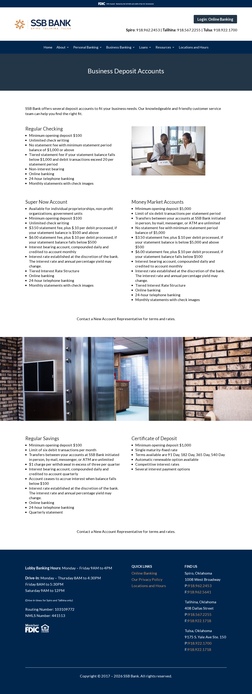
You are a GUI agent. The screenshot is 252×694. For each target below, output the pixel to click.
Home (48, 47)
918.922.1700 (200, 643)
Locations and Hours (193, 47)
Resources (163, 47)
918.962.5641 (199, 592)
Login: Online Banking (215, 19)
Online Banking (144, 573)
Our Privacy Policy (147, 579)
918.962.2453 (200, 585)
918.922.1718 (199, 620)
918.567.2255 (200, 614)
